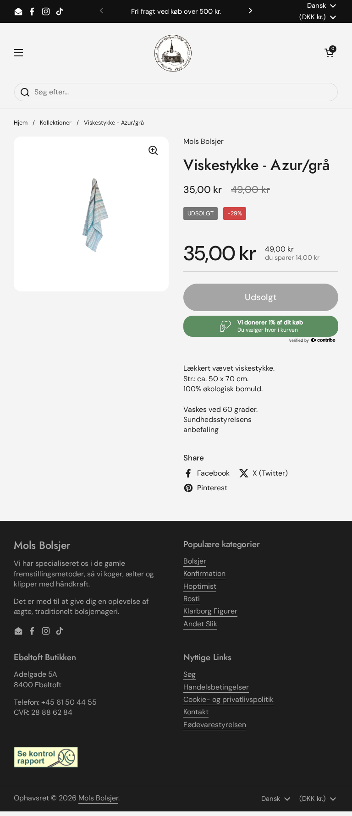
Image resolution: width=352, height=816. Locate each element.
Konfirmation (204, 573)
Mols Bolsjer (98, 798)
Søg (189, 674)
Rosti (191, 598)
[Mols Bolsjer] (174, 53)
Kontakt (196, 712)
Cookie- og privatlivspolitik (228, 699)
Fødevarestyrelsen (214, 724)
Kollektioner (56, 122)
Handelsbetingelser (216, 687)
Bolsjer (194, 561)
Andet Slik (200, 624)
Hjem (21, 122)
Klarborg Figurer (210, 611)
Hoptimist (199, 586)
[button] (329, 53)
